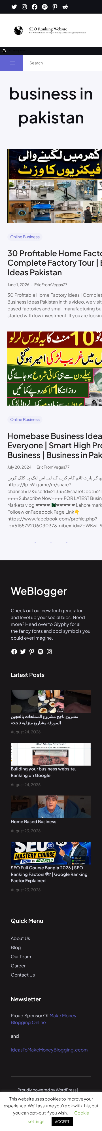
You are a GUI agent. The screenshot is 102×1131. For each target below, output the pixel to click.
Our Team (21, 956)
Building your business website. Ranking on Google (43, 772)
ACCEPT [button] (62, 1121)
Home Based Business (33, 821)
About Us (20, 938)
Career (18, 966)
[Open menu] (12, 63)
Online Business (25, 236)
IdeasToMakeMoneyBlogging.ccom (49, 1050)
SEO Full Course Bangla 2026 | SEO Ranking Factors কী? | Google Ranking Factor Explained (49, 874)
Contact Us (23, 975)
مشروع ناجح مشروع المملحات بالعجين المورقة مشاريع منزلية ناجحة (44, 719)
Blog (16, 947)
